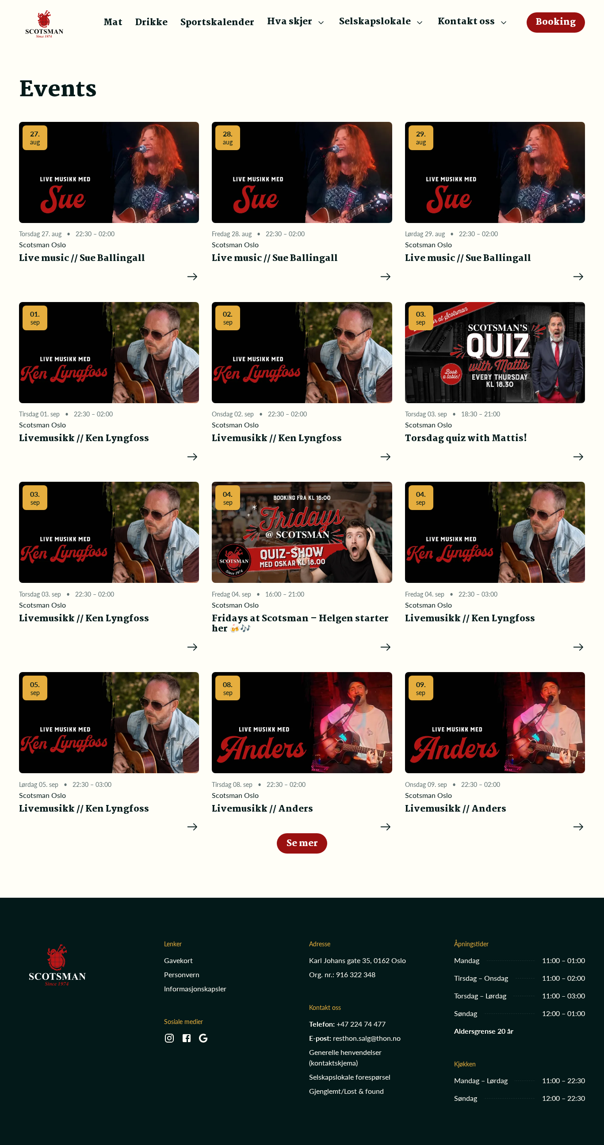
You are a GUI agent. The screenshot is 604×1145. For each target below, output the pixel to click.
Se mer (302, 843)
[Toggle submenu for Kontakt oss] (503, 22)
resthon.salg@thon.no (367, 1038)
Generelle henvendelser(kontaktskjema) (345, 1057)
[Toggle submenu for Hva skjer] (321, 22)
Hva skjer (289, 22)
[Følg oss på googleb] (203, 1041)
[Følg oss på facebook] (186, 1041)
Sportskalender (217, 22)
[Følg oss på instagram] (169, 1041)
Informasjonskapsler (195, 988)
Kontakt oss (466, 22)
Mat (112, 22)
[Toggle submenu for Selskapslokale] (419, 22)
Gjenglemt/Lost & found (346, 1091)
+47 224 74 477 (361, 1024)
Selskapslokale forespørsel (349, 1077)
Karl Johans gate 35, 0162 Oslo (357, 960)
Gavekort (178, 960)
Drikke (151, 22)
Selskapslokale (375, 22)
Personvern (181, 974)
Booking (556, 22)
